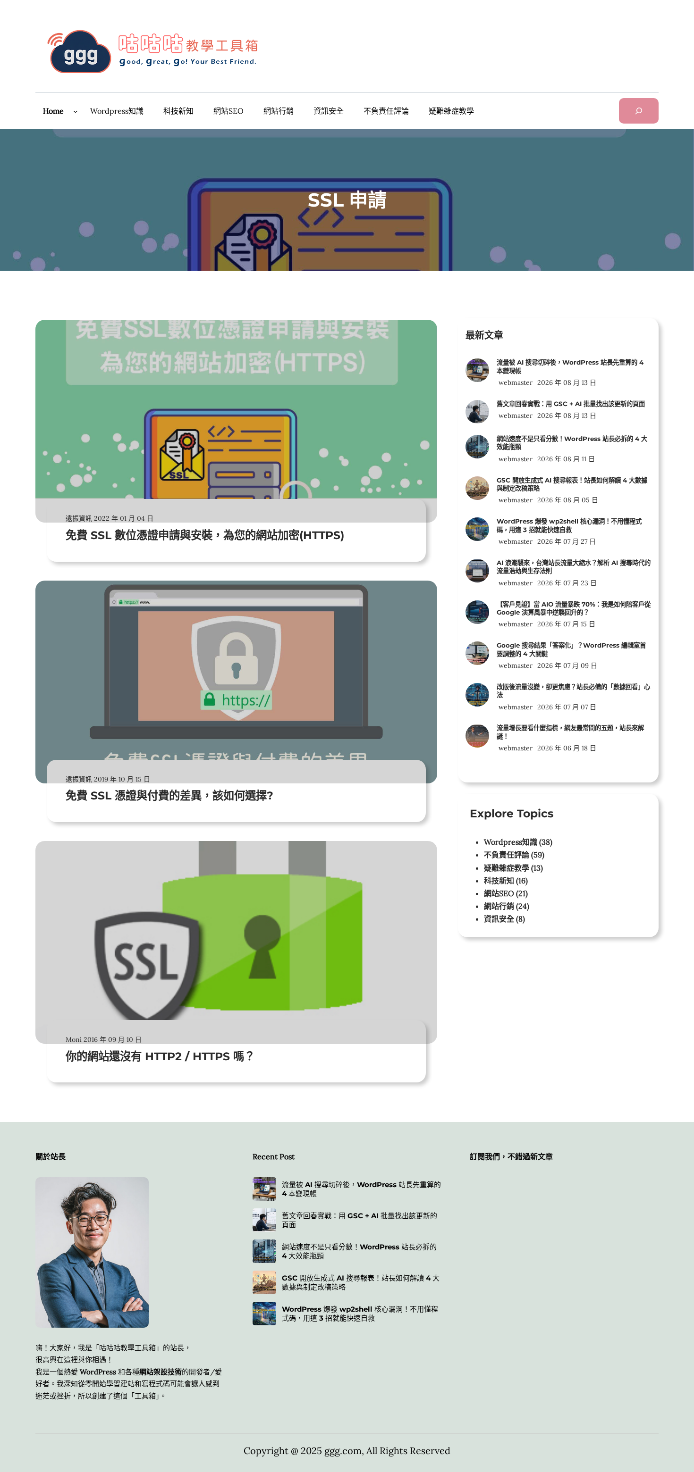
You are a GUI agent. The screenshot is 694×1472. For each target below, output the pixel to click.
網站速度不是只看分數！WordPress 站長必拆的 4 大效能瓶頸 (572, 442)
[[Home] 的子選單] (75, 111)
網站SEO (499, 893)
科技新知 (499, 880)
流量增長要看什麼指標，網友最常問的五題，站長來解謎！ (570, 732)
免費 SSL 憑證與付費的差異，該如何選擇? (169, 795)
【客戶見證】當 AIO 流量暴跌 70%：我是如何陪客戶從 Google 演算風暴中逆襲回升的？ (574, 608)
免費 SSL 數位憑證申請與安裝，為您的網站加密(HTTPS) (205, 535)
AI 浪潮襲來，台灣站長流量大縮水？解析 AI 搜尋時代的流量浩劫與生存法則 (574, 566)
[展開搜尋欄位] (639, 111)
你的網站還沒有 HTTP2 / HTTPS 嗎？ (160, 1056)
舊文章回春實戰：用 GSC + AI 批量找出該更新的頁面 (571, 404)
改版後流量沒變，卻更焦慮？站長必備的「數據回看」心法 (573, 691)
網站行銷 (499, 906)
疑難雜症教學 (506, 868)
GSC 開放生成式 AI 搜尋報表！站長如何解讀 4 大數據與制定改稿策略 (572, 484)
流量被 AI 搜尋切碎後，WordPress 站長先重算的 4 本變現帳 (570, 366)
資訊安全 (499, 918)
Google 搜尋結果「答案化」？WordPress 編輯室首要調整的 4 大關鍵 (571, 649)
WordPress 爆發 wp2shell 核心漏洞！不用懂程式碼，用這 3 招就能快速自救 (569, 525)
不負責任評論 (506, 854)
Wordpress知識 (510, 842)
